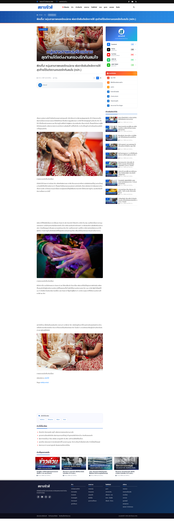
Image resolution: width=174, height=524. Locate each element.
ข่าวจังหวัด (79, 7)
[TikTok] (49, 496)
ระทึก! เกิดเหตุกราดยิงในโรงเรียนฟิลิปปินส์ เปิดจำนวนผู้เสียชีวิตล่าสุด (98, 472)
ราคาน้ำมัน (125, 495)
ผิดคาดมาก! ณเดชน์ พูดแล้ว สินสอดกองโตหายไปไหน (54, 445)
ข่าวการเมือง (74, 492)
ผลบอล (111, 7)
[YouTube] (42, 496)
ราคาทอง (125, 498)
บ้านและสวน (91, 492)
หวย (100, 7)
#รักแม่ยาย (50, 420)
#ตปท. (64, 420)
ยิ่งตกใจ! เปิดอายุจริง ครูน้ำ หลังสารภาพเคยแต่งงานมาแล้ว (56, 432)
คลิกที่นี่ (47, 378)
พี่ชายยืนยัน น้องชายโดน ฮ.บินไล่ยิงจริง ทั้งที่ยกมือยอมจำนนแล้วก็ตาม (127, 136)
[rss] (136, 1)
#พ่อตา (58, 420)
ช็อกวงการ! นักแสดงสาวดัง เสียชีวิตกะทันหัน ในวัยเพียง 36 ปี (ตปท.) (125, 472)
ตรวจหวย (125, 489)
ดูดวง (105, 7)
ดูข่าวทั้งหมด (74, 504)
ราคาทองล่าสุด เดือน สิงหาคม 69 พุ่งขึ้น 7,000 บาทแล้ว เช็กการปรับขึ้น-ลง (127, 191)
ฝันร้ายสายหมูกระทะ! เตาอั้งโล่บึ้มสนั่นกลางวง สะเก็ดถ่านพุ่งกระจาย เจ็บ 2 (127, 154)
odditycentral (44, 382)
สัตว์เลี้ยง (90, 498)
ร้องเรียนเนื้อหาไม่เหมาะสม (64, 516)
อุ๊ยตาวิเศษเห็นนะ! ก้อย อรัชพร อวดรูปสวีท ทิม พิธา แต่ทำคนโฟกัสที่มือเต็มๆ (61, 439)
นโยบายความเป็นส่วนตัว (42, 516)
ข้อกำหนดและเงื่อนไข (53, 516)
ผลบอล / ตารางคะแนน (128, 507)
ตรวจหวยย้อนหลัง (127, 492)
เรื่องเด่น (66, 7)
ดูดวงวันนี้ (125, 501)
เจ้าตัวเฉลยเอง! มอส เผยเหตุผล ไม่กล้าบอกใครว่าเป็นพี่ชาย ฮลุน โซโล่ (127, 145)
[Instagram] (45, 496)
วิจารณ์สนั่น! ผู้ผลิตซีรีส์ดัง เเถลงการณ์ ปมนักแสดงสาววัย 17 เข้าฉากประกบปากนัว (127, 182)
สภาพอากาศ (125, 504)
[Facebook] (38, 496)
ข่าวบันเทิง (73, 495)
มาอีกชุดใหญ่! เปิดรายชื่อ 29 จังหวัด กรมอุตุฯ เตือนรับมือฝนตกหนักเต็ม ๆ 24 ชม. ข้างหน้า (127, 200)
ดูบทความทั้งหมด (92, 501)
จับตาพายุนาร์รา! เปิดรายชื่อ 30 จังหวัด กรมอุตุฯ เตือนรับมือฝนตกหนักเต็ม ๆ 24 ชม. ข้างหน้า (126, 163)
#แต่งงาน (42, 420)
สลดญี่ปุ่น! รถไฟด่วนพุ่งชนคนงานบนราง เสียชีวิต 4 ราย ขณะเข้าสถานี (47, 472)
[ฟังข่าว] (40, 85)
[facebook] (129, 1)
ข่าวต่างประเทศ (52, 15)
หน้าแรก (40, 15)
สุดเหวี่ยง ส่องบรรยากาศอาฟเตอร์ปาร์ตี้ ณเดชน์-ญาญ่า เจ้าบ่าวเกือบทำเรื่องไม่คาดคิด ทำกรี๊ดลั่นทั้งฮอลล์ (69, 442)
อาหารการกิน (109, 492)
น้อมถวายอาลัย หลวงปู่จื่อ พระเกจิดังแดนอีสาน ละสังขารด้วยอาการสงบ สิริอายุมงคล (127, 128)
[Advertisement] (70, 102)
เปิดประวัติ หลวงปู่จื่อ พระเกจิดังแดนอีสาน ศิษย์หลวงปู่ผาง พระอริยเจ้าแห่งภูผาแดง (127, 173)
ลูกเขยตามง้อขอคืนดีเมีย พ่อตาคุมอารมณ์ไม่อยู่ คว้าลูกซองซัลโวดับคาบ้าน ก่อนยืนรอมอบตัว (66, 435)
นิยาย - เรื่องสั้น (109, 498)
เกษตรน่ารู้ (90, 489)
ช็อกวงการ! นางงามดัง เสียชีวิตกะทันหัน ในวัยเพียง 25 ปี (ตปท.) (73, 472)
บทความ (86, 7)
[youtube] (132, 1)
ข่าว (72, 7)
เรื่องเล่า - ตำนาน (109, 501)
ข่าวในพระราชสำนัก (75, 489)
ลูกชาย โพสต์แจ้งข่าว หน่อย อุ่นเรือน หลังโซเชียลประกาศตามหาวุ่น (127, 118)
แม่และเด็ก (90, 495)
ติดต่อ (118, 7)
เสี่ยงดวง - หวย (109, 495)
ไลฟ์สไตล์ (94, 7)
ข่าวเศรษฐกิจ (74, 498)
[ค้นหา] (134, 7)
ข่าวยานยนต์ (74, 501)
